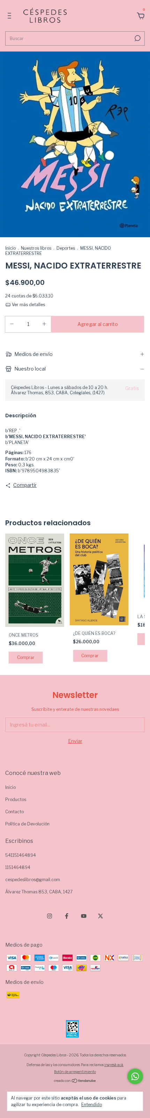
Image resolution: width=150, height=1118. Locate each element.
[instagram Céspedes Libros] (49, 916)
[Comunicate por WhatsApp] (135, 1076)
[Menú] (10, 16)
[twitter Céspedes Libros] (100, 916)
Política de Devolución (27, 823)
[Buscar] (137, 38)
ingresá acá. (113, 1065)
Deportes (66, 248)
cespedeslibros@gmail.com (32, 879)
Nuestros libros (36, 248)
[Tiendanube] (75, 1081)
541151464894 (20, 855)
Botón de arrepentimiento (75, 1072)
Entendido (91, 1104)
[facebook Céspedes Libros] (66, 916)
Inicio (10, 248)
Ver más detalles (28, 304)
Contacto (14, 811)
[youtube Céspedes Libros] (84, 916)
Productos (15, 799)
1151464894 (17, 867)
